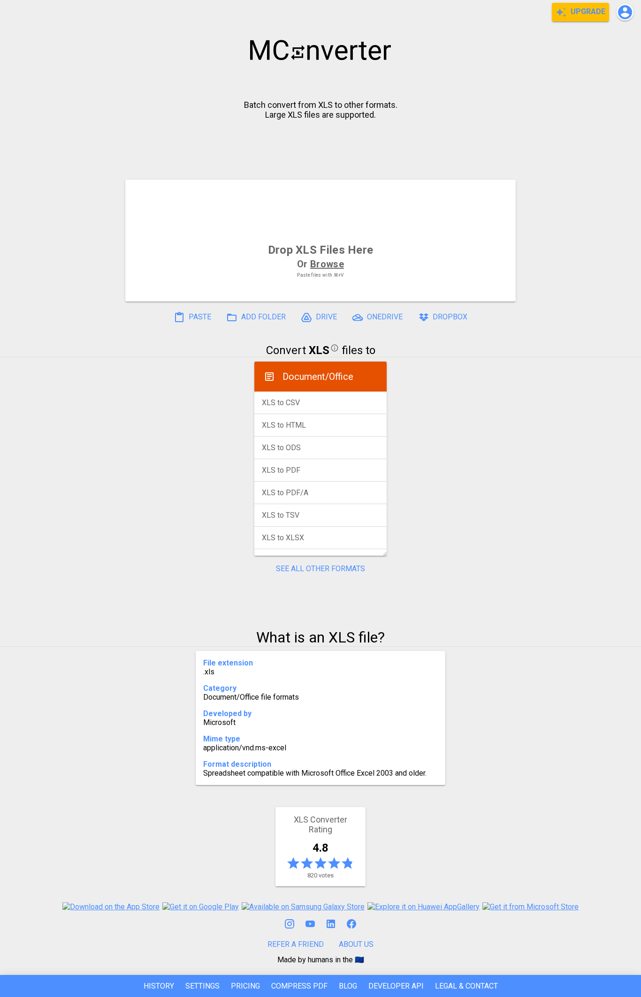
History (159, 986)
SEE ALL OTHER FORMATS (320, 568)
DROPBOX (449, 316)
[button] (625, 12)
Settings (202, 986)
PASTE (199, 316)
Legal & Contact (466, 986)
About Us (356, 944)
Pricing (245, 986)
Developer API (396, 986)
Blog (348, 986)
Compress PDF (299, 986)
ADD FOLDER (262, 316)
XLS (319, 350)
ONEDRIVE (384, 316)
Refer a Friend (295, 944)
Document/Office (317, 376)
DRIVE (325, 316)
